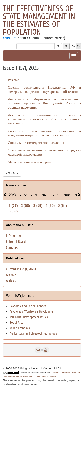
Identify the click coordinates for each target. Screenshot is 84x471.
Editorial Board (16, 242)
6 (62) (13, 210)
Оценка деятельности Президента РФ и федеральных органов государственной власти (44, 89)
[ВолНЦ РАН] (38, 350)
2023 (12, 195)
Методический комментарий (29, 161)
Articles (11, 281)
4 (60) (50, 205)
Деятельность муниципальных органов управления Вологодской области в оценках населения (44, 119)
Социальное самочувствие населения (36, 142)
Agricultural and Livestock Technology (33, 333)
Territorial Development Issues (29, 317)
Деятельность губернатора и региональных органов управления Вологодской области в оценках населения (44, 103)
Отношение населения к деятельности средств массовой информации (44, 152)
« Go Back (11, 173)
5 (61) (62, 205)
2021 (34, 195)
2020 (44, 195)
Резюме (13, 79)
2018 (66, 195)
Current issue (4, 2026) (21, 269)
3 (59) (37, 205)
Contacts (12, 248)
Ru (73, 46)
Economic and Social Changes (28, 306)
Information (14, 236)
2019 (56, 195)
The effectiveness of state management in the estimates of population (39, 20)
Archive (11, 275)
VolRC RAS (10, 38)
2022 (23, 195)
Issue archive (16, 185)
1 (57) (13, 205)
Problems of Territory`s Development (32, 311)
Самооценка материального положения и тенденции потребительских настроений (44, 132)
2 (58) (25, 205)
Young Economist (20, 328)
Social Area (17, 322)
